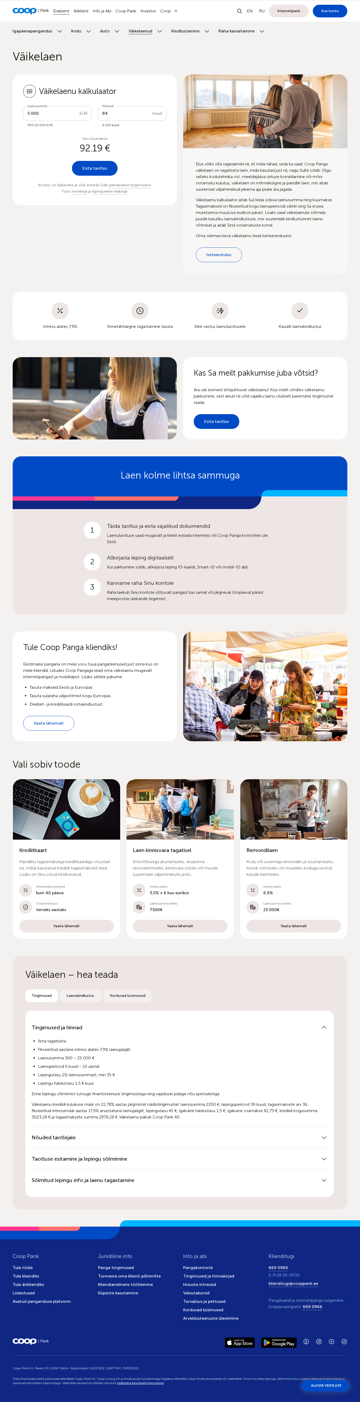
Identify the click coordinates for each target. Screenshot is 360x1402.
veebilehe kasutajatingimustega (140, 1383)
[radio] (41, 995)
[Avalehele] (31, 11)
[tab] (41, 995)
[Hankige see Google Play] (279, 1341)
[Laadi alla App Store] (240, 1341)
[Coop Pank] (31, 1341)
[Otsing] (239, 11)
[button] (66, 859)
